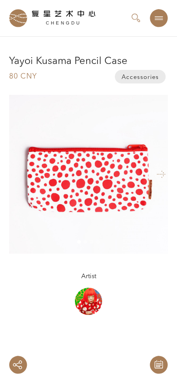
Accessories (140, 77)
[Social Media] (18, 365)
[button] (140, 174)
